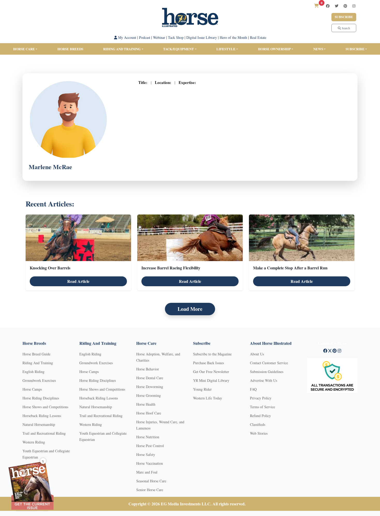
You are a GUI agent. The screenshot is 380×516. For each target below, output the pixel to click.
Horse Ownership (274, 48)
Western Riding (33, 442)
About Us (257, 354)
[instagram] (353, 5)
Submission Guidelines (266, 371)
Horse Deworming (149, 386)
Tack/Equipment (178, 48)
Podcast (144, 37)
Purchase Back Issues (208, 362)
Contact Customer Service (269, 362)
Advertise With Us (263, 380)
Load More (190, 309)
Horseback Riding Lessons (41, 415)
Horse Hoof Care (148, 413)
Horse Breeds (70, 48)
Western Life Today (207, 398)
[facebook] (328, 5)
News (318, 48)
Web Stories (259, 433)
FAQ (253, 389)
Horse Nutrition (147, 436)
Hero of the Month (233, 37)
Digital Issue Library (201, 37)
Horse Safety (145, 454)
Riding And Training (37, 362)
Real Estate (258, 37)
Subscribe (344, 17)
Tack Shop (176, 37)
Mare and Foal (146, 472)
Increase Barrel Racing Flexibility (170, 268)
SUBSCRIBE (355, 48)
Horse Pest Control (150, 445)
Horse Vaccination (149, 463)
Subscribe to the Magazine (212, 354)
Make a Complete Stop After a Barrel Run (290, 268)
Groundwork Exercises (39, 380)
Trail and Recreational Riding (44, 433)
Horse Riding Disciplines (40, 398)
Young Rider (202, 389)
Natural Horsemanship (38, 424)
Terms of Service (262, 406)
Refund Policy (260, 415)
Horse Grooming (148, 395)
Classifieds (257, 424)
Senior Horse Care (149, 489)
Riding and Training (122, 48)
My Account (126, 37)
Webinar (159, 37)
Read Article (78, 281)
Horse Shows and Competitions (45, 406)
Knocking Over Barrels (50, 268)
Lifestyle (225, 48)
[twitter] (336, 5)
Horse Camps (32, 389)
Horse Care (24, 48)
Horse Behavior (147, 369)
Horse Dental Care (149, 377)
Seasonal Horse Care (151, 480)
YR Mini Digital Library (211, 380)
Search (345, 28)
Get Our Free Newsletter (211, 371)
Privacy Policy (260, 398)
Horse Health (145, 404)
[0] (316, 5)
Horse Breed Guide (36, 354)
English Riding (33, 371)
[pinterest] (345, 5)
